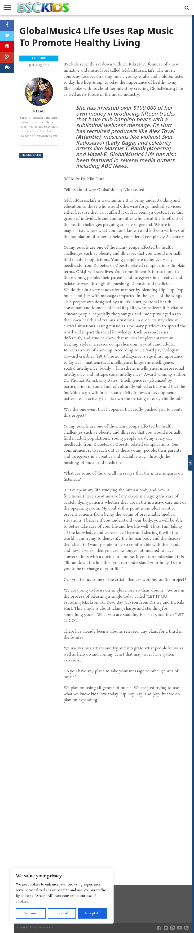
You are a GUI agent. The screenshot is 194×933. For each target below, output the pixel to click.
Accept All (92, 913)
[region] (61, 896)
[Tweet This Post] (7, 36)
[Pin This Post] (7, 46)
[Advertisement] (125, 835)
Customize (31, 913)
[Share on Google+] (7, 57)
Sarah (39, 111)
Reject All (62, 913)
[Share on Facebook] (7, 25)
